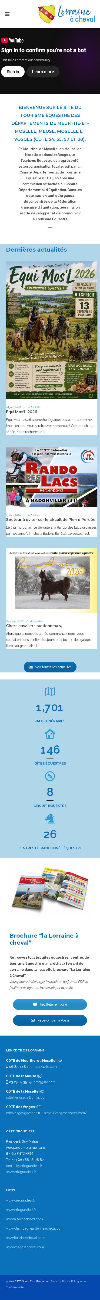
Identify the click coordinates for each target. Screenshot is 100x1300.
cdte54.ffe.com (45, 1067)
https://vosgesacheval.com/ (65, 1113)
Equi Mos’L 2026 (21, 412)
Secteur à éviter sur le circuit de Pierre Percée (51, 519)
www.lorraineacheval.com (25, 1238)
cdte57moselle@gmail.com (26, 1097)
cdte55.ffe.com (44, 1082)
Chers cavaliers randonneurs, (34, 626)
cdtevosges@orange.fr (23, 1113)
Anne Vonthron (60, 1281)
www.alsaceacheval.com (24, 1219)
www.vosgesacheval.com (25, 1247)
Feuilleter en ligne (53, 1004)
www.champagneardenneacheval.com (34, 1228)
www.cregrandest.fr (20, 1200)
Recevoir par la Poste (53, 1020)
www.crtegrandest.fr (21, 1172)
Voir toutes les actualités (53, 667)
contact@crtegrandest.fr (24, 1166)
